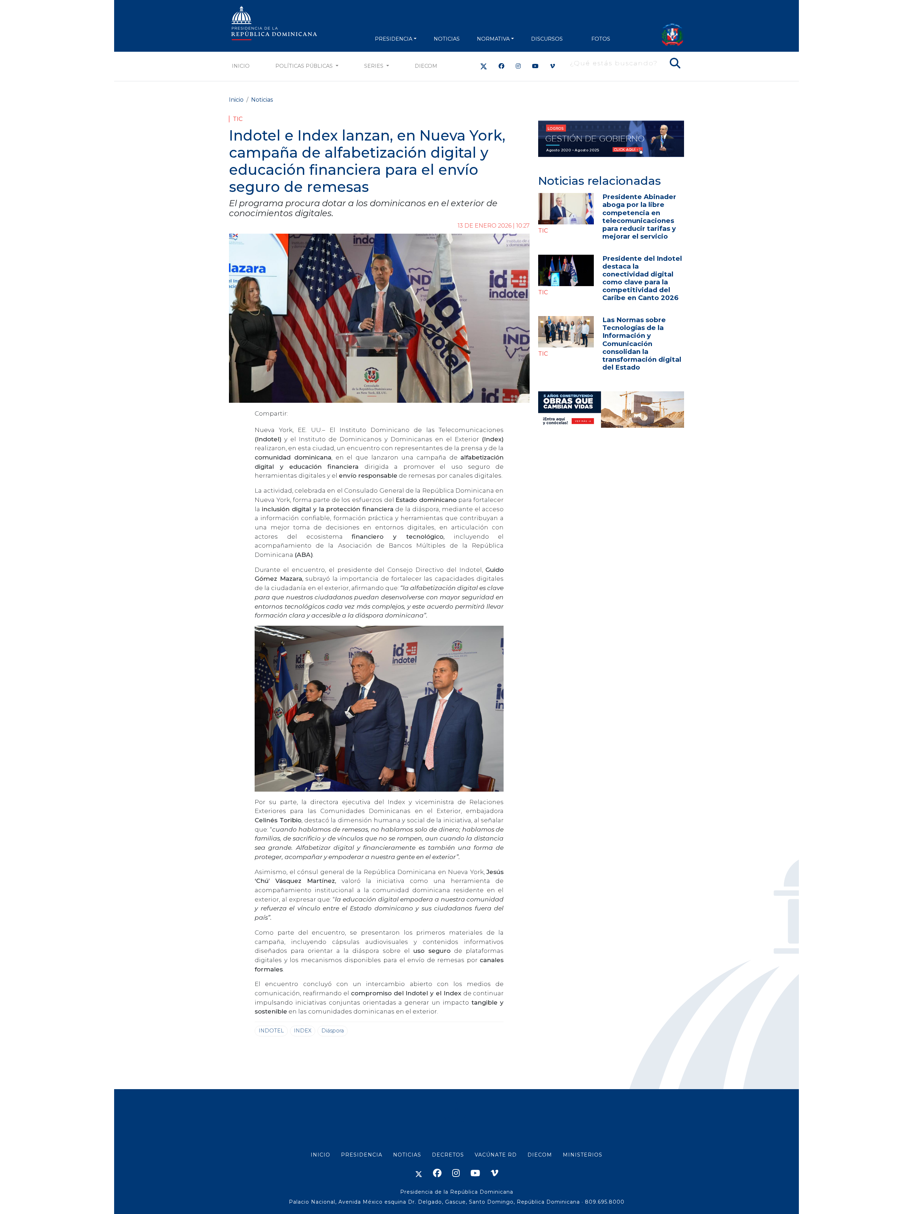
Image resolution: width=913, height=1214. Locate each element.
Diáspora (332, 1030)
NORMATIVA (493, 39)
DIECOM (426, 66)
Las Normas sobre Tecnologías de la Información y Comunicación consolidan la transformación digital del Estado (641, 343)
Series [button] (374, 66)
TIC (238, 119)
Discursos (547, 39)
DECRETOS (448, 1155)
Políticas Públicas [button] (304, 66)
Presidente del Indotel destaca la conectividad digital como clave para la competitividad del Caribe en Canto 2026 (642, 278)
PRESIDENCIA (393, 39)
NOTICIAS (447, 39)
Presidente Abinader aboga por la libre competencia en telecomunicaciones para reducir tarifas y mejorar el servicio (639, 216)
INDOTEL (271, 1030)
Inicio (241, 66)
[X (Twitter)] (483, 66)
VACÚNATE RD (496, 1155)
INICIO (320, 1155)
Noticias (262, 99)
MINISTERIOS (582, 1155)
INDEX (302, 1030)
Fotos (600, 39)
